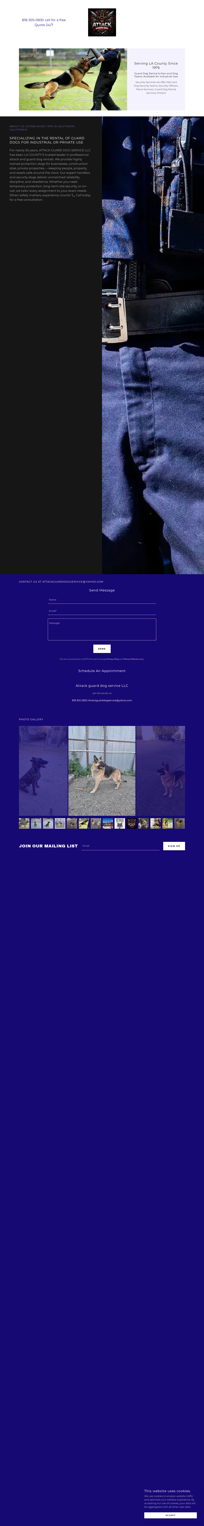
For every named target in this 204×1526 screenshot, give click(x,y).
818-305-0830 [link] (33, 20)
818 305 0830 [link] (80, 700)
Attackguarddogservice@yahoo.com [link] (110, 700)
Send (102, 648)
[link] (102, 22)
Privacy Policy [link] (113, 659)
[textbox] (102, 600)
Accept (170, 1515)
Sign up (174, 846)
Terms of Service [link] (131, 659)
